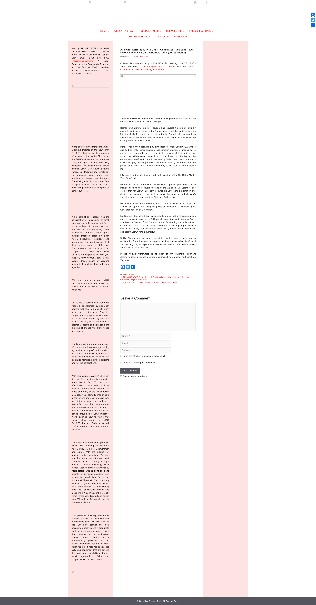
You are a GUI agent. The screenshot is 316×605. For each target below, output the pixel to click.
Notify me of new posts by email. (139, 362)
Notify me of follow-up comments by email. (144, 356)
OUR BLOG (160, 36)
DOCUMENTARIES (150, 31)
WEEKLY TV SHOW (123, 31)
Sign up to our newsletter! (135, 376)
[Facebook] (313, 15)
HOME (103, 31)
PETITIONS (178, 36)
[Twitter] (313, 20)
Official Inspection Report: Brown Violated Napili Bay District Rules (150, 282)
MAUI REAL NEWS (138, 36)
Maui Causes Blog (130, 274)
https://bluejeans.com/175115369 (157, 66)
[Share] (313, 25)
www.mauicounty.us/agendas (149, 69)
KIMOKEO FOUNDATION (201, 31)
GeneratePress (172, 601)
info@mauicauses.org (82, 61)
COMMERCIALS (174, 31)
